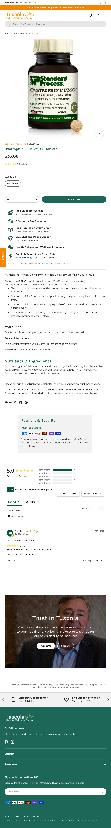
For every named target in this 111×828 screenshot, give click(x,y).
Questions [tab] (30, 501)
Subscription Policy (48, 821)
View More (48, 263)
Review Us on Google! (87, 821)
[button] (98, 16)
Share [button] (12, 560)
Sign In (20, 257)
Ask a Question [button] (69, 493)
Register (32, 257)
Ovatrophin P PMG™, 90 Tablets (27, 33)
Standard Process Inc (15, 144)
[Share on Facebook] (20, 402)
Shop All (65, 646)
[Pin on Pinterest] (26, 402)
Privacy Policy (67, 821)
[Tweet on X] (15, 402)
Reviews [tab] (12, 501)
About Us (46, 646)
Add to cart (74, 199)
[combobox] (55, 24)
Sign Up (102, 2)
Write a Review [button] (94, 493)
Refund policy (29, 821)
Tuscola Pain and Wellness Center (25, 816)
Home (7, 33)
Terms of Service (12, 821)
